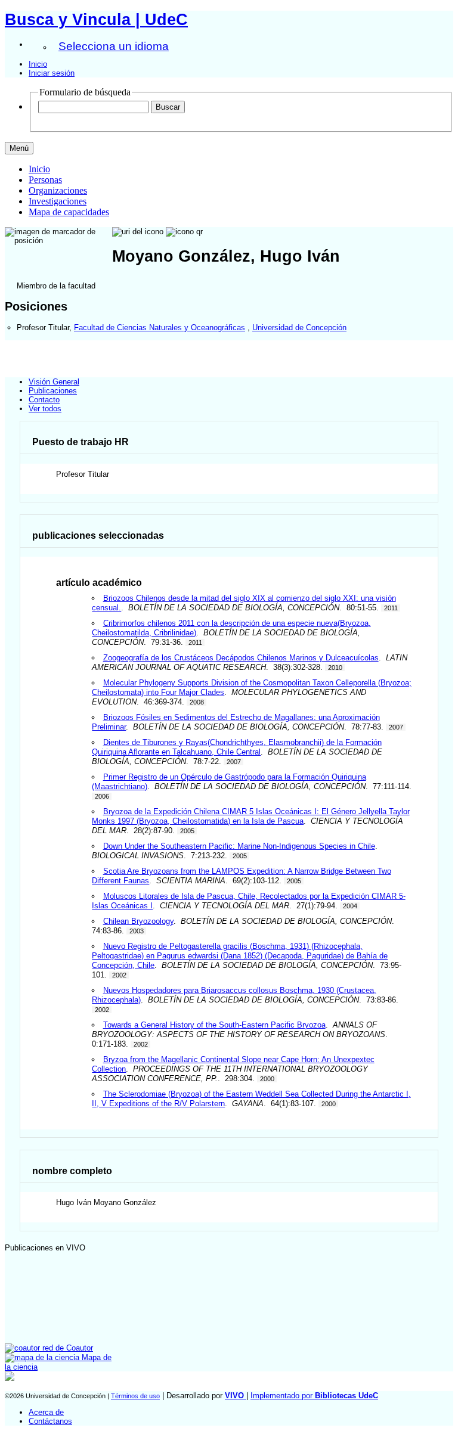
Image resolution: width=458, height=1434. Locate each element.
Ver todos (45, 408)
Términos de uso (135, 1395)
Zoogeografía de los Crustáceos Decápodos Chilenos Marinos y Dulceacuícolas (241, 657)
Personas (45, 180)
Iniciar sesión (52, 73)
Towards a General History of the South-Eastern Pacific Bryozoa (214, 1024)
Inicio (38, 64)
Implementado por (314, 1395)
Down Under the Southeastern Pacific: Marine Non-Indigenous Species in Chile (239, 846)
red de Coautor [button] (66, 1347)
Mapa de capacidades (69, 212)
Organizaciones (58, 190)
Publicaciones (53, 390)
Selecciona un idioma (113, 46)
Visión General (54, 381)
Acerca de (46, 1412)
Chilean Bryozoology (138, 921)
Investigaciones (57, 201)
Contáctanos (50, 1421)
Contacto (44, 399)
